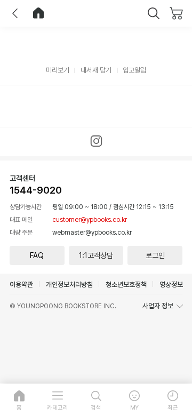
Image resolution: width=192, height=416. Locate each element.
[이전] (15, 13)
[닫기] (153, 13)
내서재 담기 (96, 70)
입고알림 (134, 70)
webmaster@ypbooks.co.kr (92, 232)
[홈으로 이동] (38, 13)
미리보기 (57, 70)
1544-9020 (36, 190)
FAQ (37, 255)
